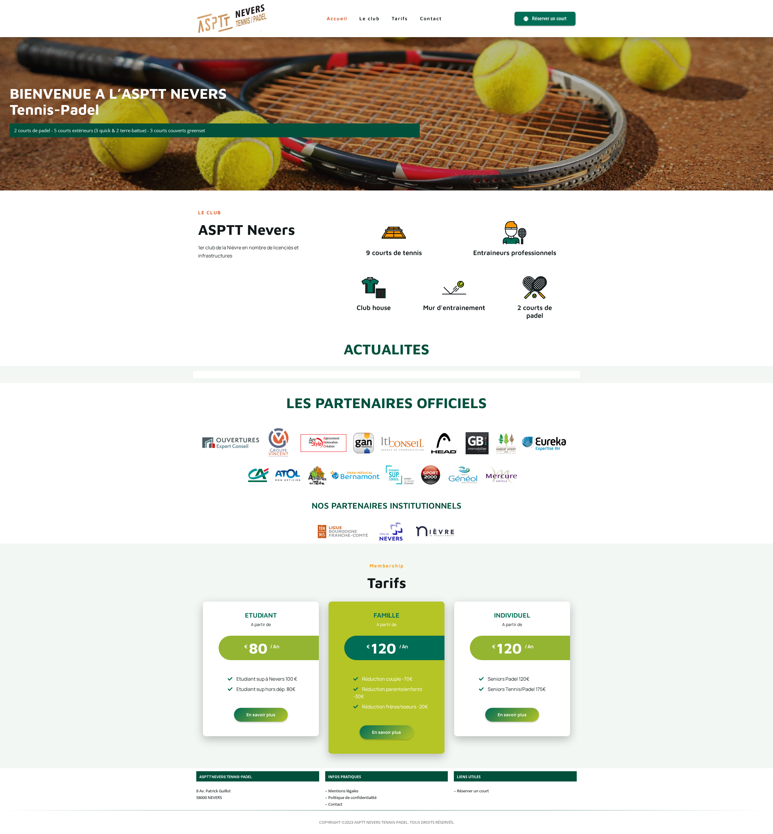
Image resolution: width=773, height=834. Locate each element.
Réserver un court (473, 791)
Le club (369, 18)
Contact (431, 18)
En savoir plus (260, 714)
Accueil (337, 18)
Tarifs (400, 18)
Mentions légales (343, 791)
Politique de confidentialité (352, 797)
